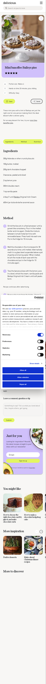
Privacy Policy (32, 467)
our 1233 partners (16, 309)
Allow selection (23, 377)
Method (24, 141)
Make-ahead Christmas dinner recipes (31, 559)
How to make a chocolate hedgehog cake (32, 517)
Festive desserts (10, 557)
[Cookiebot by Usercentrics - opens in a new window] (34, 297)
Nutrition (37, 141)
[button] (41, 531)
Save (10, 101)
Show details (34, 363)
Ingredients (9, 141)
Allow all (23, 370)
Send (38, 101)
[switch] (40, 341)
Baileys (17, 197)
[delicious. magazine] (9, 3)
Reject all (23, 384)
